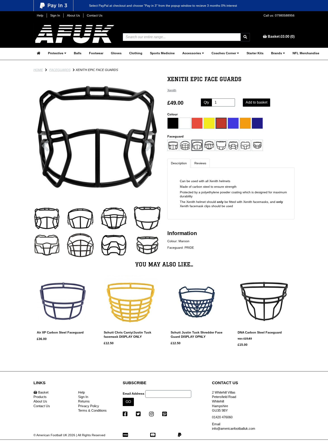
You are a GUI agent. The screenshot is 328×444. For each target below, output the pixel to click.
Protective (56, 53)
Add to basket (256, 102)
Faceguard (175, 136)
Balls (77, 53)
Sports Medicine (162, 53)
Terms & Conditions (92, 410)
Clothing (135, 53)
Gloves (116, 53)
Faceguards (60, 70)
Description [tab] (179, 163)
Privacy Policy (88, 406)
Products (40, 397)
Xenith (171, 90)
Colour (172, 114)
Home (38, 70)
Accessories (192, 53)
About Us (73, 15)
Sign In (55, 15)
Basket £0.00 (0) (281, 36)
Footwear (96, 53)
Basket (42, 392)
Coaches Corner (224, 53)
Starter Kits (255, 53)
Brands (277, 53)
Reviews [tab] (200, 163)
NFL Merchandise (306, 53)
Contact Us (94, 15)
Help (40, 15)
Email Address (133, 393)
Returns (84, 401)
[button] (45, 168)
